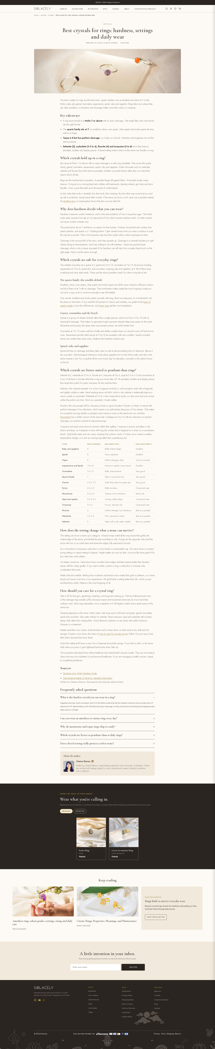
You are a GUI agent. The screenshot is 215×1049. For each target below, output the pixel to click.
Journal (115, 9)
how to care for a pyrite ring (112, 634)
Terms (163, 1034)
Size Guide (92, 1008)
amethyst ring (69, 201)
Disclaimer (126, 1012)
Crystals (51, 15)
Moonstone (65, 417)
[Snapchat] (44, 1000)
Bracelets (92, 991)
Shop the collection (156, 917)
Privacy (157, 1034)
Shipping (170, 1034)
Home (36, 15)
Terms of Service (128, 1008)
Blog (156, 1004)
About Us (157, 991)
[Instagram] (35, 1000)
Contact (157, 1008)
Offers (90, 1012)
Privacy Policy (127, 995)
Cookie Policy (127, 1017)
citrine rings (104, 305)
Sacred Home (77, 9)
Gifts (105, 9)
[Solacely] (42, 8)
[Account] (171, 8)
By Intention (93, 9)
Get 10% (133, 967)
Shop (90, 987)
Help (124, 987)
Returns (178, 1034)
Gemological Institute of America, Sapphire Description (87, 678)
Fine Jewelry (93, 995)
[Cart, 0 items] (179, 8)
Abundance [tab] (66, 811)
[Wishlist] (175, 8)
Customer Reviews (161, 1000)
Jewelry (63, 9)
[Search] (166, 8)
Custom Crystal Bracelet (145, 9)
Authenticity (126, 991)
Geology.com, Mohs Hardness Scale (80, 673)
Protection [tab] (79, 811)
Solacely (158, 987)
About (126, 9)
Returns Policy (127, 1004)
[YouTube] (39, 1000)
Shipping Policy (128, 1000)
